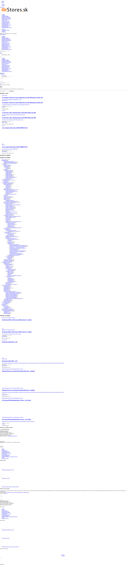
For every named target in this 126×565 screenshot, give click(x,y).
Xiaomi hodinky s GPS (7, 299)
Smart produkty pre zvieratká (6, 46)
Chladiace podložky (9, 171)
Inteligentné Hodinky (5, 16)
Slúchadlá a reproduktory (6, 38)
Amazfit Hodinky (6, 286)
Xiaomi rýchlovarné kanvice (8, 261)
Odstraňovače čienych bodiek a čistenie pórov (13, 221)
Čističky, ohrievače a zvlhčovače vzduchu (10, 189)
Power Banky (8, 268)
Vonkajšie (3, 110)
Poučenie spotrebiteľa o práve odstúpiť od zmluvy (10, 456)
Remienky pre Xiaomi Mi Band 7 (11, 296)
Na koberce (9, 240)
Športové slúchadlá (7, 313)
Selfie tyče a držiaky (9, 282)
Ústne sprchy (8, 229)
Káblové (9, 258)
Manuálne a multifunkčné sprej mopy (11, 236)
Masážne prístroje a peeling (10, 217)
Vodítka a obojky (8, 214)
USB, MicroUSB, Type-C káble (11, 284)
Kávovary (3, 125)
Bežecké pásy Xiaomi (10, 492)
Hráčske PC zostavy (7, 165)
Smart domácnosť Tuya (5, 26)
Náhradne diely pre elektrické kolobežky (10, 162)
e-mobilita (3, 29)
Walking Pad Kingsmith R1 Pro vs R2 (8, 469)
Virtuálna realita (6, 179)
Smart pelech (8, 212)
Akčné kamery (6, 302)
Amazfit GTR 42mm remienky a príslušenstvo (13, 292)
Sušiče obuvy (8, 193)
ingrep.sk (5, 493)
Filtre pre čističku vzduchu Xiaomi (11, 191)
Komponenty (6, 166)
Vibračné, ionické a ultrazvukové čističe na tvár (13, 227)
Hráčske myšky (8, 173)
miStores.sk (2, 490)
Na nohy (7, 219)
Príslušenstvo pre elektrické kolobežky (10, 163)
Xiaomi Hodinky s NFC (7, 300)
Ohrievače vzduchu (9, 192)
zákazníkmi (63, 555)
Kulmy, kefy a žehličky (11, 224)
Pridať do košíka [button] (4, 122)
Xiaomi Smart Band (7, 301)
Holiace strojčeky (10, 223)
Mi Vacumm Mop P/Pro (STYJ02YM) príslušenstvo (18, 245)
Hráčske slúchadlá (9, 175)
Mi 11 (9, 277)
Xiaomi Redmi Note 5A (11, 281)
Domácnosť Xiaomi (5, 25)
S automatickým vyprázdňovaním (13, 255)
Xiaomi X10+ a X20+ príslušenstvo (15, 253)
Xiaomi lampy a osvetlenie (8, 259)
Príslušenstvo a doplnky (7, 170)
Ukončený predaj (4, 303)
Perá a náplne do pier (7, 307)
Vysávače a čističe (7, 232)
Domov (3, 1)
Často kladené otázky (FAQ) (6, 453)
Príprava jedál (6, 198)
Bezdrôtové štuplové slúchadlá (8, 310)
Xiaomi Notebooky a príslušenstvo (7, 309)
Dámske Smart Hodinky (7, 287)
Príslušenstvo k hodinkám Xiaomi (9, 291)
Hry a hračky (6, 306)
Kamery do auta (10, 272)
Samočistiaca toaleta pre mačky (11, 211)
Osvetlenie (5, 169)
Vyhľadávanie (4, 75)
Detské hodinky (6, 288)
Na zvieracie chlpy (11, 241)
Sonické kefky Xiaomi (5, 22)
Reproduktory (6, 311)
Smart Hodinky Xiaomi (5, 30)
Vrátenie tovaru (4, 450)
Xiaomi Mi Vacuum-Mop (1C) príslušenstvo (17, 251)
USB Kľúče (8, 283)
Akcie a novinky (4, 95)
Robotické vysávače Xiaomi (6, 17)
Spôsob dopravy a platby (6, 452)
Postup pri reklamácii (5, 451)
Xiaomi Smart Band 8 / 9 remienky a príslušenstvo (14, 298)
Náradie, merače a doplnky (8, 196)
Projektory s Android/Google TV (11, 201)
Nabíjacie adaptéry (9, 264)
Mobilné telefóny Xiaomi (6, 262)
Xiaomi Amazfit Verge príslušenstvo (11, 297)
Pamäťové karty (8, 267)
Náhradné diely (6, 263)
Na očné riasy (8, 220)
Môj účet (3, 4)
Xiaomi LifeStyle (4, 305)
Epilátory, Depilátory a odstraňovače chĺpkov (13, 216)
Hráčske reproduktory (9, 174)
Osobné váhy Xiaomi (7, 197)
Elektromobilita (4, 160)
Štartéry (9, 274)
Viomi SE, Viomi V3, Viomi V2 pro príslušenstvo (17, 250)
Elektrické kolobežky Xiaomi (8, 161)
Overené (63, 554)
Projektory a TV (4, 20)
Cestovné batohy (8, 203)
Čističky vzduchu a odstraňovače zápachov (12, 204)
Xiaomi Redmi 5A (11, 280)
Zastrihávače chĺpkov (11, 226)
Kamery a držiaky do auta (6, 21)
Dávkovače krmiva (9, 205)
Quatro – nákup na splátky (6, 454)
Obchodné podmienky (5, 455)
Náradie (7, 265)
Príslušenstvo (10, 243)
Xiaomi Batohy (6, 308)
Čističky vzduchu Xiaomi (10, 190)
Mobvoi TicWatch (7, 290)
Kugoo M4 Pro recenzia (5, 478)
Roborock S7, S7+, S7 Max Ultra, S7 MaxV (17, 247)
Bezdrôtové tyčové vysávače (6, 18)
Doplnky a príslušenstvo (9, 206)
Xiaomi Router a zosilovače (8, 260)
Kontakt (3, 5)
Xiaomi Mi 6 (10, 278)
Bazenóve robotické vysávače (12, 239)
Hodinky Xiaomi (26, 492)
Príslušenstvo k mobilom (11, 317)
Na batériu (7, 185)
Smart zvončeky (8, 186)
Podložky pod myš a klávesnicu (11, 177)
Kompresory (10, 273)
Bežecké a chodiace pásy (8, 183)
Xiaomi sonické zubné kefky (10, 230)
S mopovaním (10, 234)
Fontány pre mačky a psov (10, 207)
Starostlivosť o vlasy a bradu (10, 222)
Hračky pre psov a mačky (10, 208)
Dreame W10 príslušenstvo (14, 244)
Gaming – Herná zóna (5, 19)
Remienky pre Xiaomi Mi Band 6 (11, 295)
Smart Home (4, 31)
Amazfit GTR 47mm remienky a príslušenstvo (13, 293)
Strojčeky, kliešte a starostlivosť (11, 213)
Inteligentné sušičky (9, 209)
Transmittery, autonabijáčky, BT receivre (14, 275)
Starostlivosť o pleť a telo (6, 23)
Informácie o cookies (5, 458)
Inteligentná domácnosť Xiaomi (7, 182)
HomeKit (5, 181)
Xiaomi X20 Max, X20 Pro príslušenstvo (16, 254)
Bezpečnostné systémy (7, 188)
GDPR (3, 457)
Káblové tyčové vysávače (10, 235)
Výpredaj (3, 14)
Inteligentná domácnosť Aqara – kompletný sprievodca (10, 486)
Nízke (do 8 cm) (10, 242)
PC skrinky (7, 168)
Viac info (3, 107)
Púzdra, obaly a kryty (9, 276)
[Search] (0, 52)
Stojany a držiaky (8, 178)
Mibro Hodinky (6, 289)
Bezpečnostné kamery (5, 45)
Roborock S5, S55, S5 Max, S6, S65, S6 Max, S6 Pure (18, 246)
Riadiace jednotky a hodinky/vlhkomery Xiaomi (11, 202)
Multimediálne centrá (9, 200)
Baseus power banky (11, 269)
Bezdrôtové (9, 257)
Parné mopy (8, 237)
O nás (3, 2)
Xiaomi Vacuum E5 (13, 252)
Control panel (6, 180)
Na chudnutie (8, 218)
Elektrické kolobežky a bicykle (7, 27)
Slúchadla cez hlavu (7, 312)
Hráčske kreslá (8, 172)
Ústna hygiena (6, 228)
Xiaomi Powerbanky (11, 270)
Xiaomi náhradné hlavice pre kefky (13, 231)
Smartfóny (3, 15)
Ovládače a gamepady (9, 176)
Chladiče (7, 167)
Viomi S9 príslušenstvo (13, 249)
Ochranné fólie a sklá (9, 266)
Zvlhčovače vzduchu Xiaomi (10, 194)
